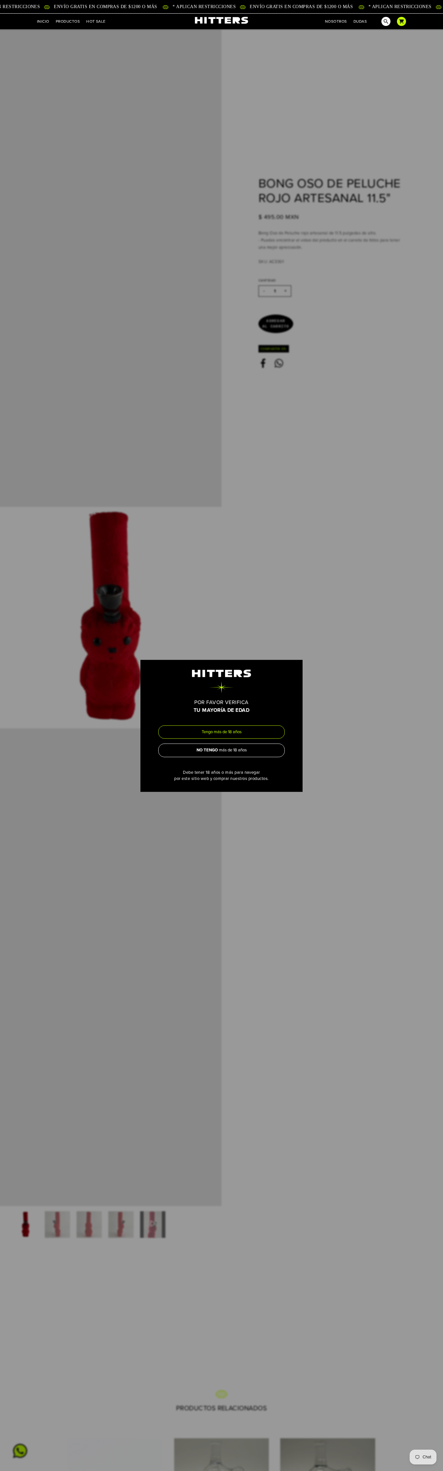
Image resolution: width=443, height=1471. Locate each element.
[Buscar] (381, 21)
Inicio (43, 21)
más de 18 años (222, 750)
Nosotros (336, 21)
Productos (68, 21)
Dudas (360, 21)
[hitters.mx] (221, 20)
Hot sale (96, 21)
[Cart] (401, 21)
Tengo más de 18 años (222, 731)
